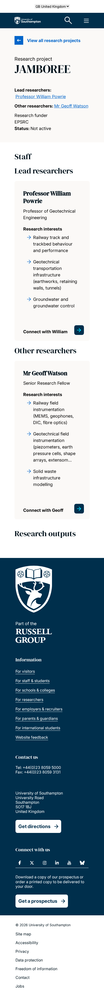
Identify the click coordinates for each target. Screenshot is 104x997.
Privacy (22, 951)
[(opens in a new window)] (19, 863)
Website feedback (31, 737)
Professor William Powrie (40, 96)
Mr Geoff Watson (71, 105)
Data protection (29, 960)
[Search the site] (68, 20)
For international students (37, 727)
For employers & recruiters (38, 709)
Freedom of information (36, 968)
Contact (22, 977)
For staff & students (32, 680)
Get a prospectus (37, 901)
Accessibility (26, 942)
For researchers (29, 699)
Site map (23, 934)
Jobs (19, 986)
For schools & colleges (35, 690)
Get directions (34, 826)
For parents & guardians (36, 718)
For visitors (25, 671)
